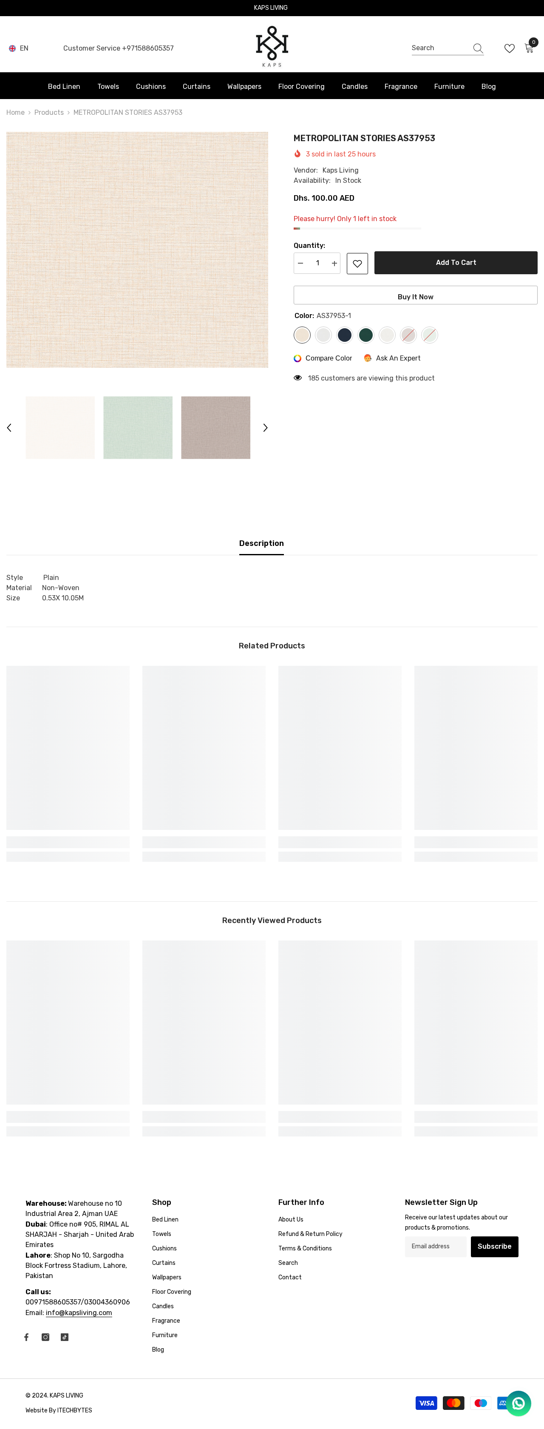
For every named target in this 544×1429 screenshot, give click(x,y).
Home (15, 112)
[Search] (448, 48)
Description (261, 543)
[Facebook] (26, 1337)
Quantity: (309, 246)
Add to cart (456, 263)
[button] (9, 427)
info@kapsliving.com (79, 1313)
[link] (68, 842)
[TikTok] (64, 1337)
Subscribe (495, 1246)
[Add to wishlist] (357, 263)
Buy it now (416, 297)
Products (49, 112)
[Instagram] (45, 1337)
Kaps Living (341, 170)
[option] (137, 250)
